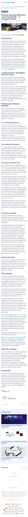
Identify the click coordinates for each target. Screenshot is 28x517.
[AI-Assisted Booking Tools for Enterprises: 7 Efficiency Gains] (14, 421)
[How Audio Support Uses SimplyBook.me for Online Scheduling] (14, 437)
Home (2, 6)
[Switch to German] (23, 35)
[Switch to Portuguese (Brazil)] (21, 35)
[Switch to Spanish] (19, 35)
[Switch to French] (17, 35)
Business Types (9, 6)
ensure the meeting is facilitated (13, 337)
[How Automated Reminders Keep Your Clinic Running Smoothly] (14, 454)
